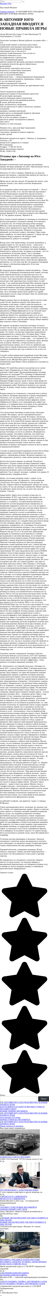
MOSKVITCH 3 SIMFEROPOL (12, 1199)
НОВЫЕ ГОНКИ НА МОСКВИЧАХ (15, 1120)
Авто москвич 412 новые (10, 1117)
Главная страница (7, 12)
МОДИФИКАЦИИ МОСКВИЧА (13, 1275)
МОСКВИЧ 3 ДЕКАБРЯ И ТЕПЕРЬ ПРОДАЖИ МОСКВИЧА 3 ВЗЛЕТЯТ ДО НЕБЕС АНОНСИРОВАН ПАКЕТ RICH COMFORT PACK (23, 1262)
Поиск (2, 1095)
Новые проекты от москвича (11, 1126)
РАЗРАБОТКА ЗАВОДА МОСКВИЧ (15, 1157)
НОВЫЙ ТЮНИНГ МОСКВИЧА (14, 1111)
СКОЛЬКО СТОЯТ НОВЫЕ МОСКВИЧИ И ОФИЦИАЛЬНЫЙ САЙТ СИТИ (18, 1208)
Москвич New (6, 4)
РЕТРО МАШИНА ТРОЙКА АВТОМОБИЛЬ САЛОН (22, 1284)
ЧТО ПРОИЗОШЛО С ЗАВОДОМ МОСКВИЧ (19, 1190)
